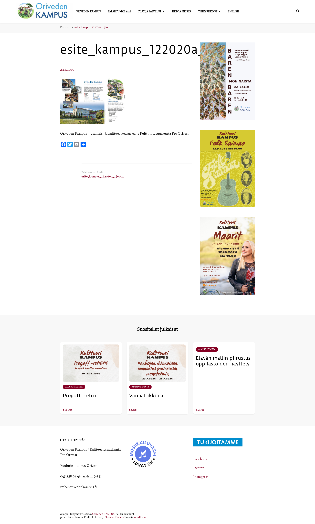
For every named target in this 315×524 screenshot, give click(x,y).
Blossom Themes (114, 517)
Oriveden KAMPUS (103, 513)
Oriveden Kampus (88, 11)
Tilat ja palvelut (149, 11)
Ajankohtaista (74, 387)
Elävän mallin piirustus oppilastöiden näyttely (223, 361)
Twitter (198, 468)
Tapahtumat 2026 (119, 11)
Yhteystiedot (207, 11)
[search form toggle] (297, 11)
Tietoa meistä (181, 11)
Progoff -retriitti (82, 395)
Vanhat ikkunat (147, 395)
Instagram (201, 477)
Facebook (200, 459)
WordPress (140, 517)
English (233, 11)
